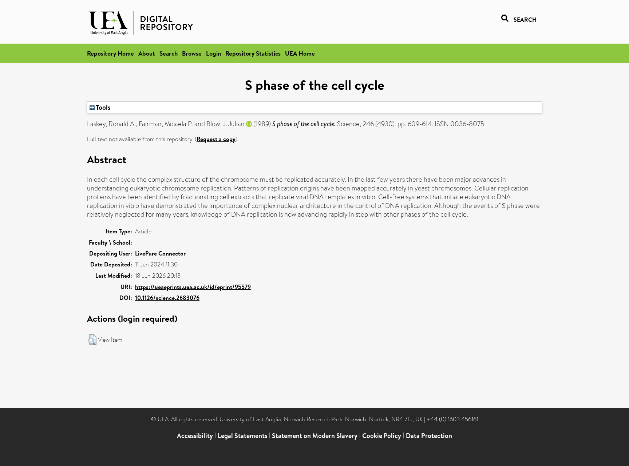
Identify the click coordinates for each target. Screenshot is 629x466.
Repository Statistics (253, 53)
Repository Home (110, 53)
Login (213, 53)
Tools (103, 107)
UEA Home (300, 53)
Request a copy (216, 139)
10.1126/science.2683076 (167, 298)
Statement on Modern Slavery (314, 435)
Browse (192, 53)
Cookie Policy (381, 435)
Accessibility (195, 435)
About (146, 53)
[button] (92, 339)
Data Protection (429, 435)
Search (168, 53)
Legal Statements (242, 435)
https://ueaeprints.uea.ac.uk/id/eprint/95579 (193, 287)
